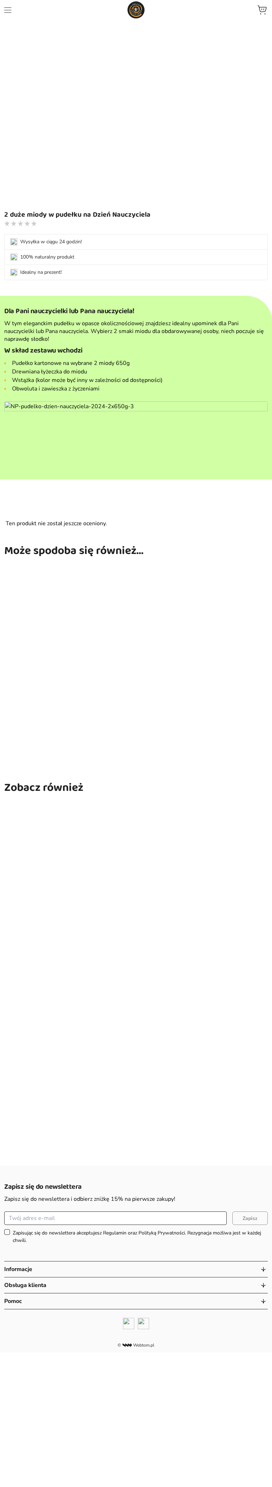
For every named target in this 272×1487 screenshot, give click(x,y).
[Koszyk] (262, 10)
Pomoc (13, 1301)
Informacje (18, 1269)
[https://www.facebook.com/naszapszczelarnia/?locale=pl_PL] (128, 1323)
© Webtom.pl (136, 1345)
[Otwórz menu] (7, 10)
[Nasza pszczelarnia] (136, 9)
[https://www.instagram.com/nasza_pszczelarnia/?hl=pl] (143, 1323)
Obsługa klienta (25, 1285)
